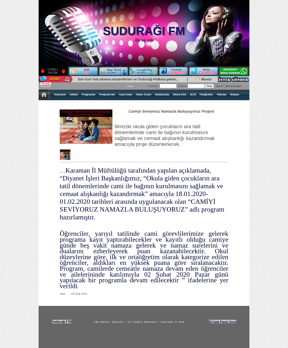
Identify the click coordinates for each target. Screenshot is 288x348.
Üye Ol (219, 86)
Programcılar (107, 94)
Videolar (222, 94)
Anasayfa (60, 94)
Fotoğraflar (206, 94)
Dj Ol (193, 94)
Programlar (89, 94)
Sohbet (74, 94)
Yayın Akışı (125, 94)
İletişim (234, 94)
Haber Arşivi (143, 94)
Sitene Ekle (179, 94)
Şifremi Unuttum (233, 86)
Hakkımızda (162, 94)
